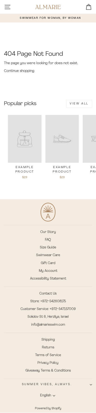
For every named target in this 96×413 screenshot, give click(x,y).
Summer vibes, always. (47, 384)
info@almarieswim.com (48, 324)
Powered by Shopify (48, 408)
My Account (48, 271)
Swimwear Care (48, 255)
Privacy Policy (48, 363)
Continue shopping (19, 71)
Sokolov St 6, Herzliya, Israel (48, 316)
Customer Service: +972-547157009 (48, 309)
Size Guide (48, 247)
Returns (48, 347)
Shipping (48, 339)
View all (79, 103)
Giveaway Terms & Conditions (48, 370)
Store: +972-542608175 (48, 301)
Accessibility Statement (48, 278)
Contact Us (48, 293)
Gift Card (48, 263)
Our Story (48, 232)
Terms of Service (48, 355)
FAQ (48, 239)
